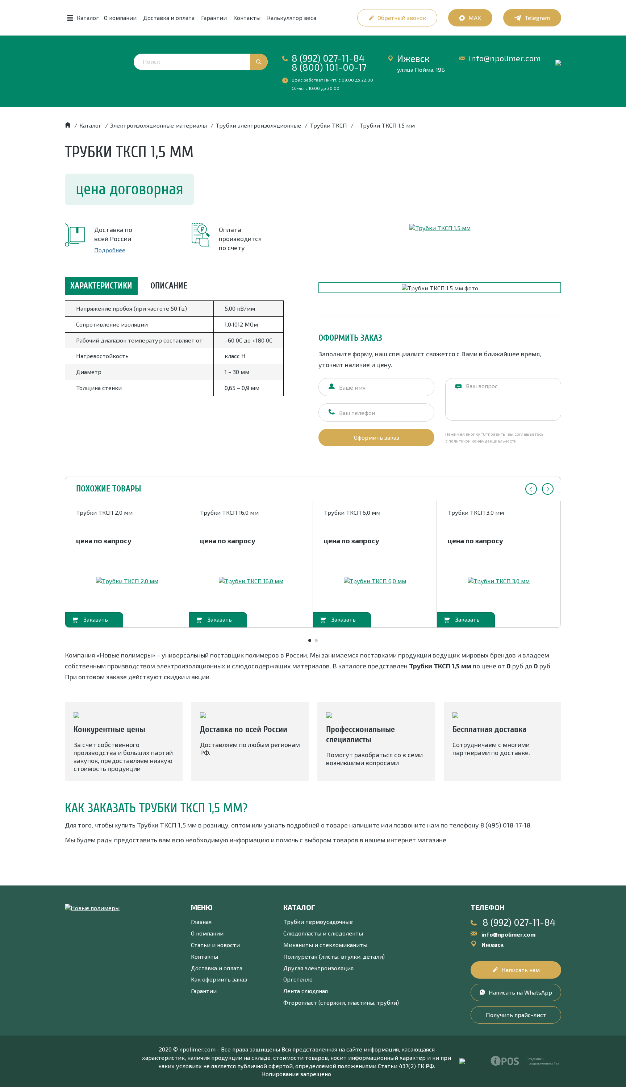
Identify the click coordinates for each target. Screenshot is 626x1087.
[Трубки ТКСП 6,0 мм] (375, 581)
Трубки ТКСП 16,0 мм (229, 512)
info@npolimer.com (505, 58)
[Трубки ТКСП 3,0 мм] (499, 581)
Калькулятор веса (291, 17)
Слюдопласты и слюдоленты (323, 933)
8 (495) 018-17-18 (505, 825)
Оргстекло (298, 979)
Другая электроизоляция (318, 967)
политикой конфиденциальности (482, 440)
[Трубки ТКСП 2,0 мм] (127, 581)
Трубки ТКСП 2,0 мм (104, 512)
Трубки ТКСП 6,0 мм (352, 512)
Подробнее (109, 249)
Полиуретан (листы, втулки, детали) (334, 956)
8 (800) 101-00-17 (329, 67)
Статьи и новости (215, 944)
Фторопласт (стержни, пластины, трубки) (341, 1002)
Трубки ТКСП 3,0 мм (476, 512)
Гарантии (214, 17)
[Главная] (68, 125)
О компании (120, 17)
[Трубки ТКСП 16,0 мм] (251, 581)
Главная (201, 921)
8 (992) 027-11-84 (328, 58)
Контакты (246, 17)
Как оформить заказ (219, 979)
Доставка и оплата (169, 17)
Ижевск (413, 58)
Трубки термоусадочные (318, 921)
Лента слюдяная (305, 990)
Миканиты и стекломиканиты (325, 944)
